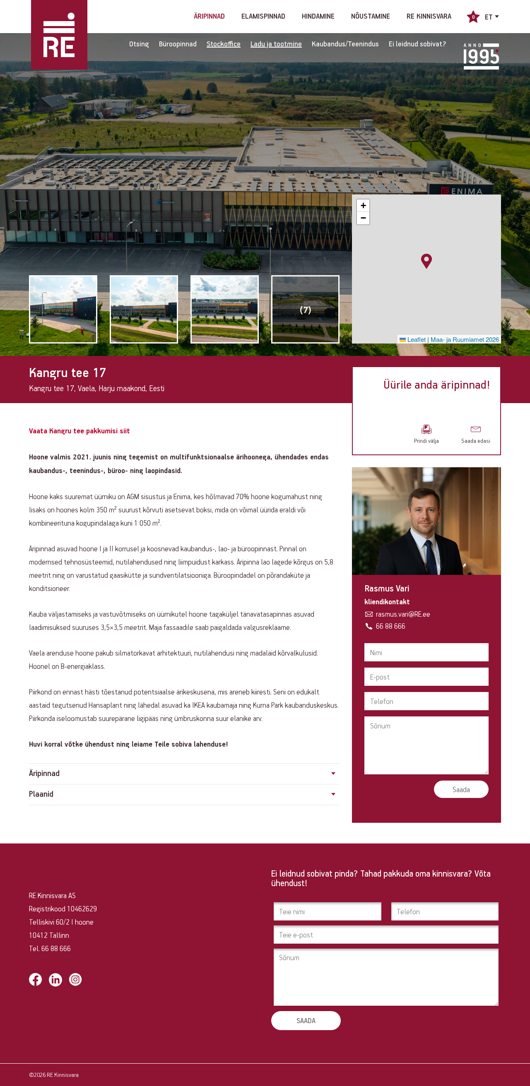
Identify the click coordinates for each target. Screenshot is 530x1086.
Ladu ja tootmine (276, 43)
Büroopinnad (178, 43)
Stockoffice (224, 43)
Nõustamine (370, 16)
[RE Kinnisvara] (59, 35)
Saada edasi (475, 440)
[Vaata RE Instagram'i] (75, 979)
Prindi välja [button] (426, 440)
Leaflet (416, 339)
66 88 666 (390, 625)
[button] (426, 261)
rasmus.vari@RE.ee (403, 613)
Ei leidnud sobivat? (417, 43)
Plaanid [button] (41, 794)
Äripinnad (209, 16)
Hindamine (318, 16)
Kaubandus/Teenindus (345, 43)
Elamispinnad (263, 16)
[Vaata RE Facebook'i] (35, 979)
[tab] (184, 774)
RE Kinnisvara (429, 16)
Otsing (139, 43)
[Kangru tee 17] (63, 309)
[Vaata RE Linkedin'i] (55, 980)
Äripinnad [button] (44, 773)
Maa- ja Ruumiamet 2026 (465, 339)
